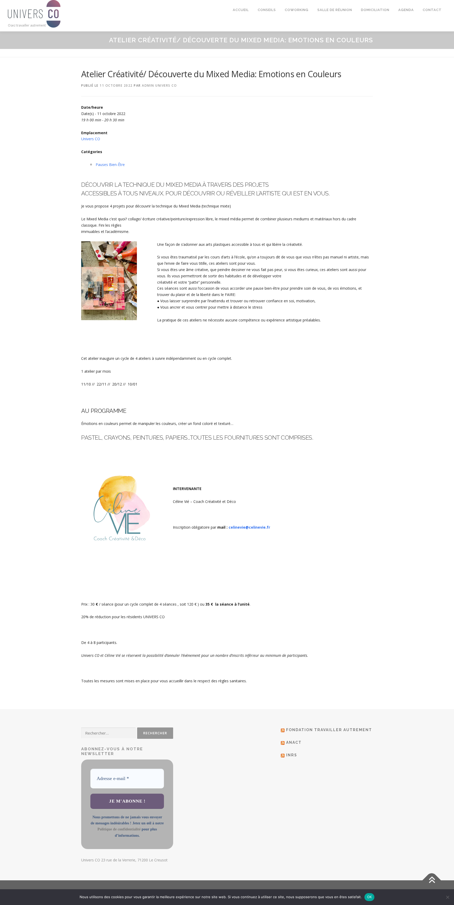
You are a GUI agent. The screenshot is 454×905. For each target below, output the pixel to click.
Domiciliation (375, 10)
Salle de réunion (334, 10)
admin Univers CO (159, 85)
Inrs (291, 755)
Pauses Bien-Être (110, 164)
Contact (432, 10)
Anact (294, 742)
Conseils (267, 10)
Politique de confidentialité (119, 829)
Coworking (296, 10)
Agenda (406, 10)
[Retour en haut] (431, 880)
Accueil (241, 10)
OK (369, 897)
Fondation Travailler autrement (329, 730)
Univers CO (90, 138)
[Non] (447, 897)
